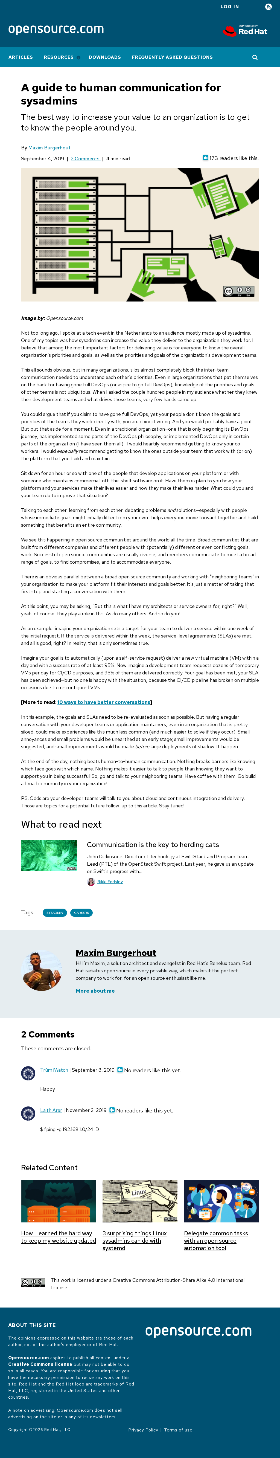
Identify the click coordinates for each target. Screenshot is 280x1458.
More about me (95, 990)
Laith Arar (51, 1110)
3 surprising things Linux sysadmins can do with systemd (135, 1241)
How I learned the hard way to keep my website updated (58, 1237)
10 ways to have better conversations (103, 702)
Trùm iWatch (54, 1070)
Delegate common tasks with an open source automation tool (216, 1241)
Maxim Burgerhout (49, 147)
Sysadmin (54, 913)
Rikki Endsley (110, 882)
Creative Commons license (40, 1364)
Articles (20, 57)
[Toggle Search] (255, 57)
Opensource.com (28, 1358)
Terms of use (178, 1430)
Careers (81, 913)
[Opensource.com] (56, 30)
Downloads (105, 57)
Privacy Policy (143, 1430)
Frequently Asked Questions (172, 57)
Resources (59, 57)
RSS (268, 7)
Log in (230, 7)
